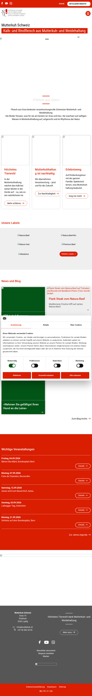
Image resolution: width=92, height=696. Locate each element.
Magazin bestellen (46, 653)
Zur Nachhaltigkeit (46, 193)
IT (48, 691)
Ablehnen (17, 375)
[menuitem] (23, 235)
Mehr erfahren (14, 203)
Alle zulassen (75, 375)
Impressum (52, 687)
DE (41, 691)
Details (81, 466)
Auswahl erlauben (46, 375)
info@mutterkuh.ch (25, 627)
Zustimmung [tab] (16, 325)
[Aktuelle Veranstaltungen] (85, 43)
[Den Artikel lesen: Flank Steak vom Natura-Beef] (69, 291)
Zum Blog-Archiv (79, 418)
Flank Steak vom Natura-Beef (67, 298)
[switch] (34, 365)
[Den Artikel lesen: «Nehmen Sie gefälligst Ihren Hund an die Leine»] (23, 385)
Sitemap (62, 687)
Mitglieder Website (77, 4)
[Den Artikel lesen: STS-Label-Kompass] (23, 299)
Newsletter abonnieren (46, 650)
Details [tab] (46, 325)
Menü (88, 13)
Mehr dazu (67, 632)
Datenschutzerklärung (35, 687)
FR (44, 691)
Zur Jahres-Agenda (78, 535)
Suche (61, 4)
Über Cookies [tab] (76, 325)
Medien (46, 656)
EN (51, 691)
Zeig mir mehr (75, 196)
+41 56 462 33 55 (24, 630)
